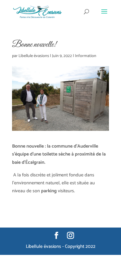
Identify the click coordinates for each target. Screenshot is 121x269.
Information (85, 56)
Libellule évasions (34, 56)
